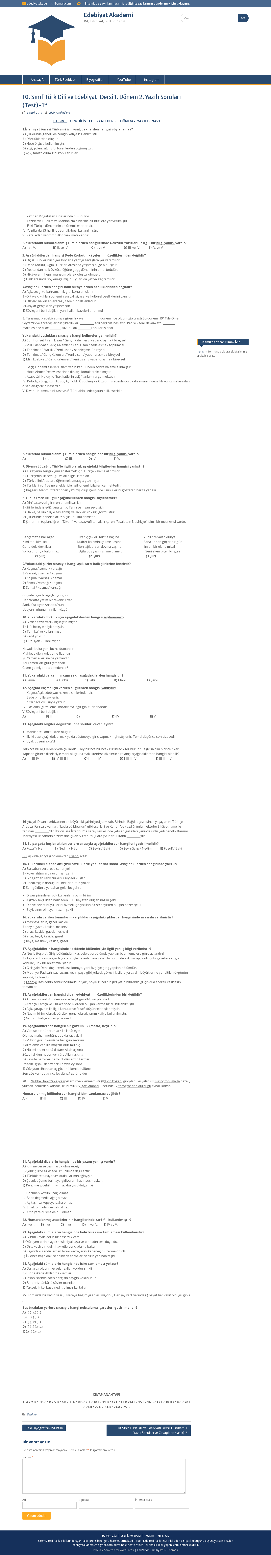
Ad (24, 1500)
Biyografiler (95, 79)
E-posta (84, 1500)
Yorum (27, 1457)
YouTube (123, 79)
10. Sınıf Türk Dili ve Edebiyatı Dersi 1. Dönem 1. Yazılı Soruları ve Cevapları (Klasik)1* (152, 1430)
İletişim (149, 1535)
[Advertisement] (106, 186)
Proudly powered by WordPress (113, 1550)
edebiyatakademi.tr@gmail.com (49, 3)
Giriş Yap (163, 1535)
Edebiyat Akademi (108, 15)
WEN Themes (169, 1550)
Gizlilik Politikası (131, 1535)
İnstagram (151, 79)
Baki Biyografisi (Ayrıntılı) (44, 1428)
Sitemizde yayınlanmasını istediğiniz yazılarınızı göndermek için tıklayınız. (137, 3)
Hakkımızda (109, 1535)
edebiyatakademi (59, 112)
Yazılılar (32, 1414)
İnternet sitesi (144, 1500)
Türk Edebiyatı (65, 79)
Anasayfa (37, 79)
